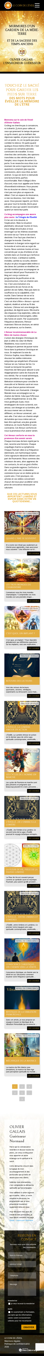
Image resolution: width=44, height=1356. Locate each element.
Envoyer (28, 1327)
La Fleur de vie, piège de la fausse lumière (22, 871)
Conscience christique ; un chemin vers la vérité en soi (21, 967)
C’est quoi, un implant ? (20, 633)
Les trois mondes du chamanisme (19, 586)
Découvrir (33, 553)
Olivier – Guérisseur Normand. (21, 1220)
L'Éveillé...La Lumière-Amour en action (18, 728)
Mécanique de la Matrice (21, 1061)
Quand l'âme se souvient (21, 538)
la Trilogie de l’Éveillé (26, 217)
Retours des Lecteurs (19, 681)
